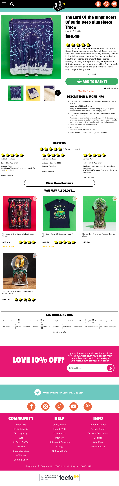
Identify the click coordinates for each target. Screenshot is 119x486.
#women (14, 321)
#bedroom (37, 326)
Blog (21, 438)
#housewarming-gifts (108, 326)
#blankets (56, 326)
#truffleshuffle (8, 326)
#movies (23, 321)
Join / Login (59, 425)
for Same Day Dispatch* (63, 392)
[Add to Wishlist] (35, 198)
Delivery (59, 438)
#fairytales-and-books (76, 321)
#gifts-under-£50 (91, 326)
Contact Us (59, 433)
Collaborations (21, 451)
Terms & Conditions (98, 433)
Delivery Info (112, 88)
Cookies (98, 438)
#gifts (90, 321)
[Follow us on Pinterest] (88, 406)
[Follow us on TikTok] (59, 406)
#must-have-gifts (59, 332)
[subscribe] (110, 368)
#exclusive (67, 326)
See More (87, 168)
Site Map (98, 442)
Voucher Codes (98, 425)
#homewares (47, 321)
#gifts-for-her (60, 321)
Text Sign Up (21, 433)
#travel (113, 321)
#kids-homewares (23, 326)
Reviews (21, 446)
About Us (21, 425)
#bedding (46, 326)
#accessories (35, 321)
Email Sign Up (20, 429)
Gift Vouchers (59, 451)
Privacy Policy (98, 429)
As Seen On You (21, 442)
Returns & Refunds (59, 442)
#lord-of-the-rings (101, 321)
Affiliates (21, 455)
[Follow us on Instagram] (45, 406)
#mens (5, 321)
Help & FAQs (59, 429)
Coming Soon (21, 460)
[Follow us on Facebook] (31, 406)
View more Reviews (59, 183)
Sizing (59, 446)
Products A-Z (98, 446)
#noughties (78, 326)
